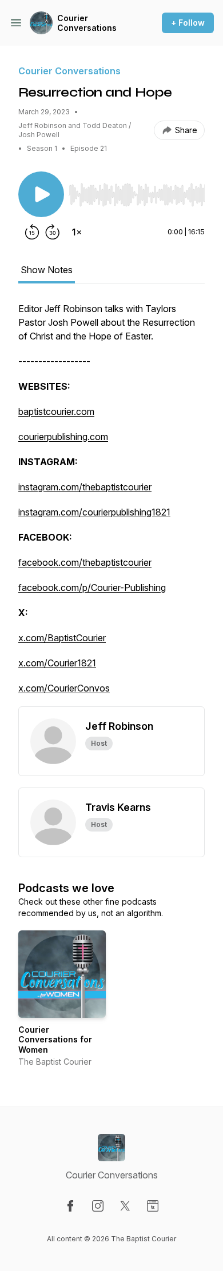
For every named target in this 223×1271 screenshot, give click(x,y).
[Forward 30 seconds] (53, 232)
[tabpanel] (111, 504)
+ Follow (188, 22)
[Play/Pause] (41, 194)
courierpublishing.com (63, 436)
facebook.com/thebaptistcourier (85, 562)
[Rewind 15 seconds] (32, 232)
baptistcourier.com (56, 411)
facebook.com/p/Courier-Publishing (92, 587)
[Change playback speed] (76, 232)
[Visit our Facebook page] (70, 1206)
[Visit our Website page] (152, 1206)
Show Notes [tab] (47, 269)
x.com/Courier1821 (57, 663)
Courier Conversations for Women (55, 1039)
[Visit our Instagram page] (97, 1206)
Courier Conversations (87, 23)
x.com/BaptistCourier (62, 638)
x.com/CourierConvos (64, 688)
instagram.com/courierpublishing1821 (94, 512)
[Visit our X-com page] (125, 1206)
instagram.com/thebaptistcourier (85, 487)
